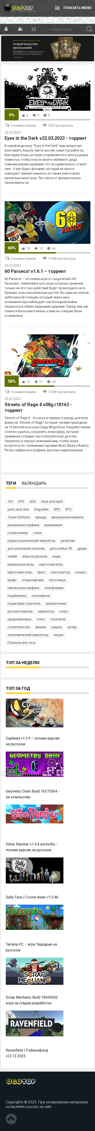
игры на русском (34, 556)
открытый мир (33, 580)
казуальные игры (21, 564)
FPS (21, 501)
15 (28, 382)
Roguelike (41, 509)
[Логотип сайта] (18, 8)
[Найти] (89, 29)
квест (41, 572)
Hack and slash (52, 501)
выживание (53, 525)
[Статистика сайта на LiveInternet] (16, 1094)
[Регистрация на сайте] (20, 29)
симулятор (46, 611)
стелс (41, 619)
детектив (68, 540)
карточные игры (20, 572)
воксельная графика (23, 525)
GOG (33, 501)
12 (41, 248)
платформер (54, 588)
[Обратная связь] (33, 29)
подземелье (17, 596)
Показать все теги (21, 642)
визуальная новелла (67, 517)
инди (56, 556)
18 (28, 248)
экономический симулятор (28, 635)
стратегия (57, 619)
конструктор (60, 572)
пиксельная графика (23, 588)
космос (80, 572)
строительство (19, 627)
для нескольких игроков (26, 548)
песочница (57, 580)
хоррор (56, 627)
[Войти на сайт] (6, 29)
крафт (12, 580)
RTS (68, 509)
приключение (56, 603)
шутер (72, 627)
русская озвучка (20, 611)
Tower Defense (19, 517)
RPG (57, 509)
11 (41, 382)
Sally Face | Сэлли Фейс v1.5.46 (32, 897)
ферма (41, 627)
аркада (40, 517)
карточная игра (51, 564)
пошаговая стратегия (24, 603)
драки (82, 548)
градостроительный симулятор (31, 540)
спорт (63, 611)
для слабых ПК (61, 548)
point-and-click (18, 509)
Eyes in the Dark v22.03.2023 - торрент (46, 138)
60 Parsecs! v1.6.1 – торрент (35, 271)
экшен (58, 635)
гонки (37, 533)
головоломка (18, 533)
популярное (41, 596)
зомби (12, 556)
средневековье (19, 619)
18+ (10, 501)
